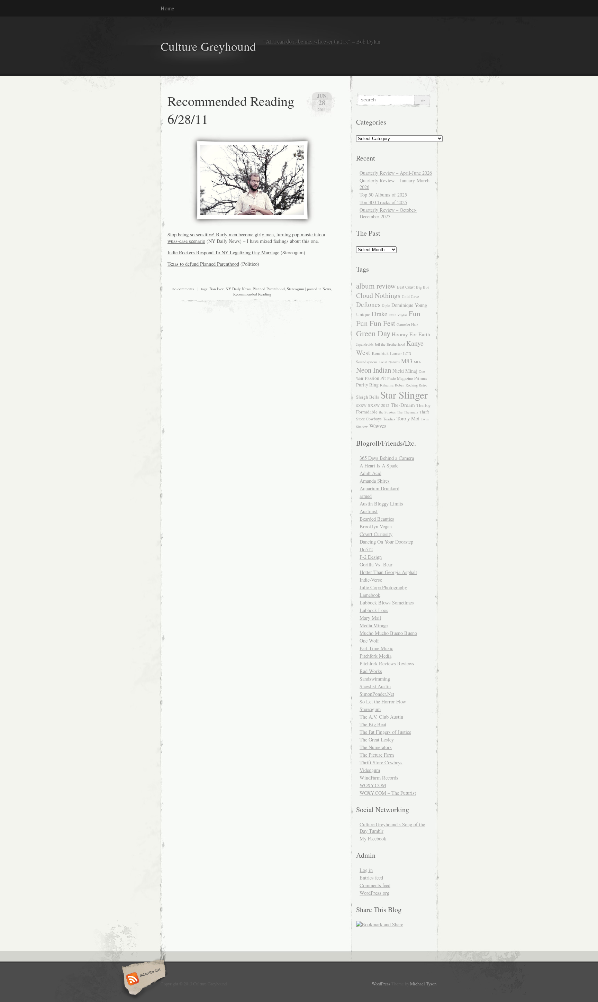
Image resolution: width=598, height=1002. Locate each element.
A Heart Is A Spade (379, 465)
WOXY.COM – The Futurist (388, 793)
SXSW (361, 405)
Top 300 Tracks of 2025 (383, 202)
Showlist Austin (375, 686)
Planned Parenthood (269, 288)
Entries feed (371, 877)
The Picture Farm (377, 755)
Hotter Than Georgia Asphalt (388, 572)
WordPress (381, 984)
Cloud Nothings (378, 295)
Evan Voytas (398, 314)
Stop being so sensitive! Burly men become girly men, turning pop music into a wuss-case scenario (246, 237)
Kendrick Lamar (387, 353)
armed (366, 496)
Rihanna (386, 385)
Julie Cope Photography (383, 587)
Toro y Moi (408, 418)
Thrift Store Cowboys (381, 762)
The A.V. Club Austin (381, 716)
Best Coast (406, 287)
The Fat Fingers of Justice (385, 732)
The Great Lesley (377, 739)
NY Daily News (238, 288)
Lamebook (370, 595)
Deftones (368, 304)
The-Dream (403, 404)
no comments (183, 288)
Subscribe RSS (143, 979)
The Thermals (407, 412)
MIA (417, 361)
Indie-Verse (371, 579)
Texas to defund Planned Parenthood (203, 264)
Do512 (366, 549)
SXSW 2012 (378, 405)
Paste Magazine (400, 378)
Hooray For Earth (411, 334)
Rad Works (371, 671)
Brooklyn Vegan (376, 526)
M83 (407, 361)
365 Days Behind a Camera (387, 458)
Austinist (369, 511)
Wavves (378, 426)
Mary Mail (370, 617)
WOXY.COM (373, 785)
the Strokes (387, 412)
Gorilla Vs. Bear (376, 564)
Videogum (370, 770)
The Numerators (376, 747)
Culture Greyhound (208, 46)
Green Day (373, 333)
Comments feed (375, 885)
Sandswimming (375, 678)
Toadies (389, 418)
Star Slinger (404, 394)
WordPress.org (374, 893)
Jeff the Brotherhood (390, 344)
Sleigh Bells (367, 397)
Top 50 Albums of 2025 (383, 194)
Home (167, 8)
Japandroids (364, 344)
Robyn (399, 385)
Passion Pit (375, 378)
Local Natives (389, 361)
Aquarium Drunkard (379, 488)
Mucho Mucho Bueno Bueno (388, 633)
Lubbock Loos (374, 610)
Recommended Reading (252, 294)
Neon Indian (373, 370)
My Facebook (373, 838)
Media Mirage (374, 625)
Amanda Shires (375, 480)
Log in (366, 870)
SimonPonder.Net (377, 694)
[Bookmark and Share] (379, 924)
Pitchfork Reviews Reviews (387, 663)
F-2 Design (371, 557)
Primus (420, 378)
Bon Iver (216, 288)
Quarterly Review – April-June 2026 (396, 173)
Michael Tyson (423, 984)
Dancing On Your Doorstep (386, 541)
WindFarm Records (379, 777)
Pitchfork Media (375, 656)
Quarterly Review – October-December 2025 (388, 213)
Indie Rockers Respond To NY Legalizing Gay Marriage (223, 252)
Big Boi (422, 287)
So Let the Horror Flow (383, 701)
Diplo (386, 305)
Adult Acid (370, 473)
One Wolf (369, 640)
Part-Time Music (376, 648)
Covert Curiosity (376, 534)
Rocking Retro (416, 385)
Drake (379, 313)
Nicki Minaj (404, 370)
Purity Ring (367, 385)
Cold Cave (410, 296)
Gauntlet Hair (407, 324)
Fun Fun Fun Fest (388, 318)
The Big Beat (373, 724)
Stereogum (295, 288)
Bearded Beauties (377, 519)
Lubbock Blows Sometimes (387, 602)
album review (376, 286)
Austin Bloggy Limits (381, 503)
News (327, 288)
